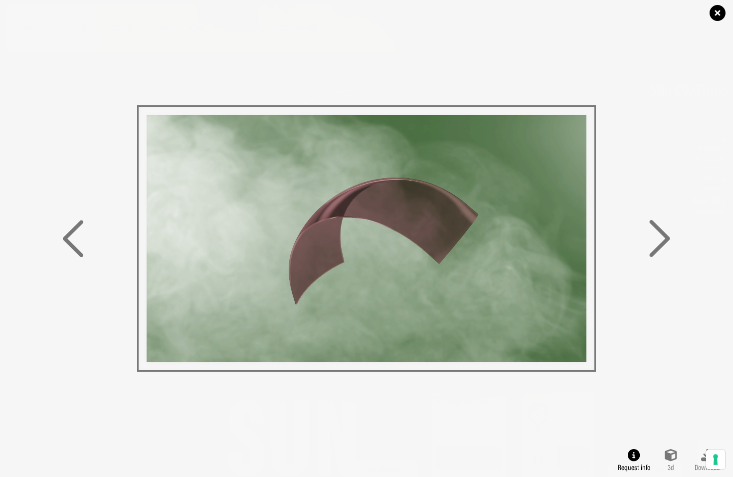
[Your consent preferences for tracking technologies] (715, 459)
